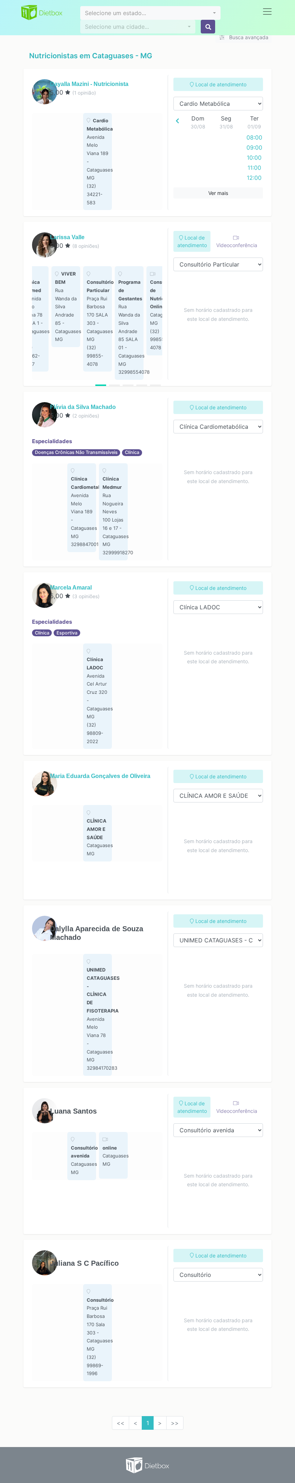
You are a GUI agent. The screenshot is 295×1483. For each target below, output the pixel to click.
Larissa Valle (67, 237)
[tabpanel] (97, 161)
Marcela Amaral (71, 587)
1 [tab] (100, 385)
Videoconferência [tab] (236, 245)
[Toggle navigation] (267, 11)
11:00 (254, 167)
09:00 (254, 147)
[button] (150, 13)
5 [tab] (155, 385)
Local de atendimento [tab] (220, 84)
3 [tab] (128, 385)
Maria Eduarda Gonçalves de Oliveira (100, 776)
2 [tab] (114, 385)
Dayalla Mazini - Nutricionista (89, 84)
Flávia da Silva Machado (83, 407)
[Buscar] (208, 26)
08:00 (254, 137)
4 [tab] (141, 385)
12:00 (254, 177)
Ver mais (218, 193)
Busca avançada (248, 37)
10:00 (254, 157)
